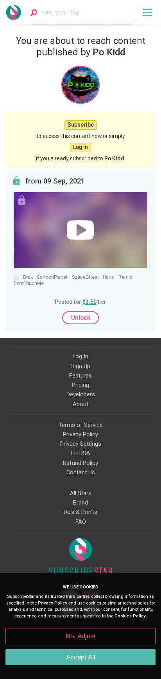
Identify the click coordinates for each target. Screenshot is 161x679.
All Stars (80, 493)
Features (80, 375)
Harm (108, 277)
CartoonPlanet (52, 277)
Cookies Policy (130, 616)
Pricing (80, 385)
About (80, 404)
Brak (28, 277)
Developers (80, 394)
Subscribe (81, 125)
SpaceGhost (85, 277)
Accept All (80, 657)
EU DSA (80, 453)
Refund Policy (80, 463)
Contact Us (80, 472)
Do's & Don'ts (80, 512)
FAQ (80, 521)
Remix (125, 277)
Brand (80, 502)
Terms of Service (81, 424)
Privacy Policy (80, 434)
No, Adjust (81, 636)
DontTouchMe (29, 283)
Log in (80, 147)
